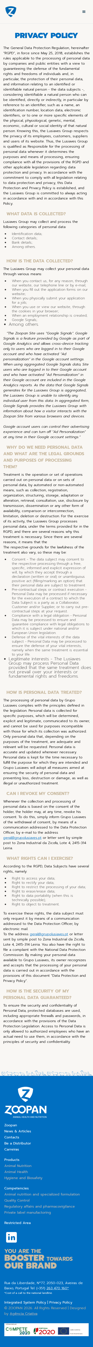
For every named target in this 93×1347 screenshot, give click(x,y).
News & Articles (17, 1131)
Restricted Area (17, 1223)
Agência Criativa (23, 1313)
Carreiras (11, 1149)
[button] (84, 11)
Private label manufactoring (27, 1212)
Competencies (16, 1188)
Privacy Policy (60, 1302)
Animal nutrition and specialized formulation (42, 1194)
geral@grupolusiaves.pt (22, 837)
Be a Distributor (17, 1143)
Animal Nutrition (18, 1165)
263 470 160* (57, 1288)
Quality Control (17, 1200)
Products (11, 1159)
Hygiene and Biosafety (23, 1178)
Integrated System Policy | (26, 1302)
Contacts (11, 1137)
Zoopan (10, 1125)
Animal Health (16, 1172)
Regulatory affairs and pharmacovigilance (39, 1206)
